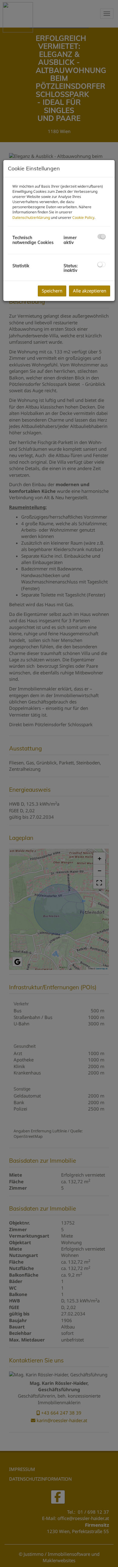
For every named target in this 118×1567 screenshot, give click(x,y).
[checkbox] (101, 236)
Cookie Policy (83, 217)
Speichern (52, 291)
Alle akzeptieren (89, 291)
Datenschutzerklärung (31, 217)
